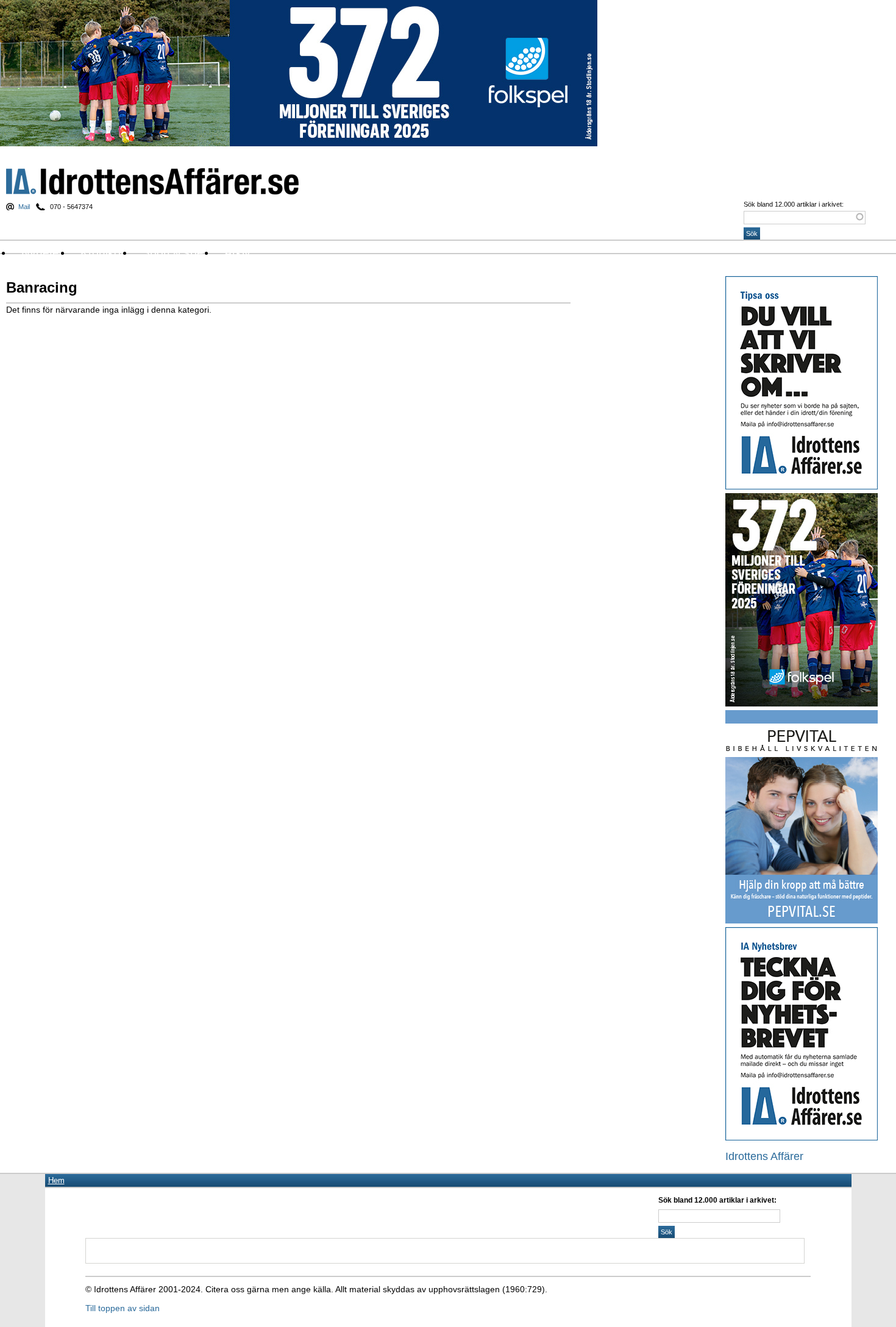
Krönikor (102, 252)
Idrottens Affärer (152, 181)
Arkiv (237, 252)
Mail (24, 206)
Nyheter (42, 252)
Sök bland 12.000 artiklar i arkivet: (794, 204)
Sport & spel (174, 252)
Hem (56, 1180)
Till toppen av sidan (122, 1308)
